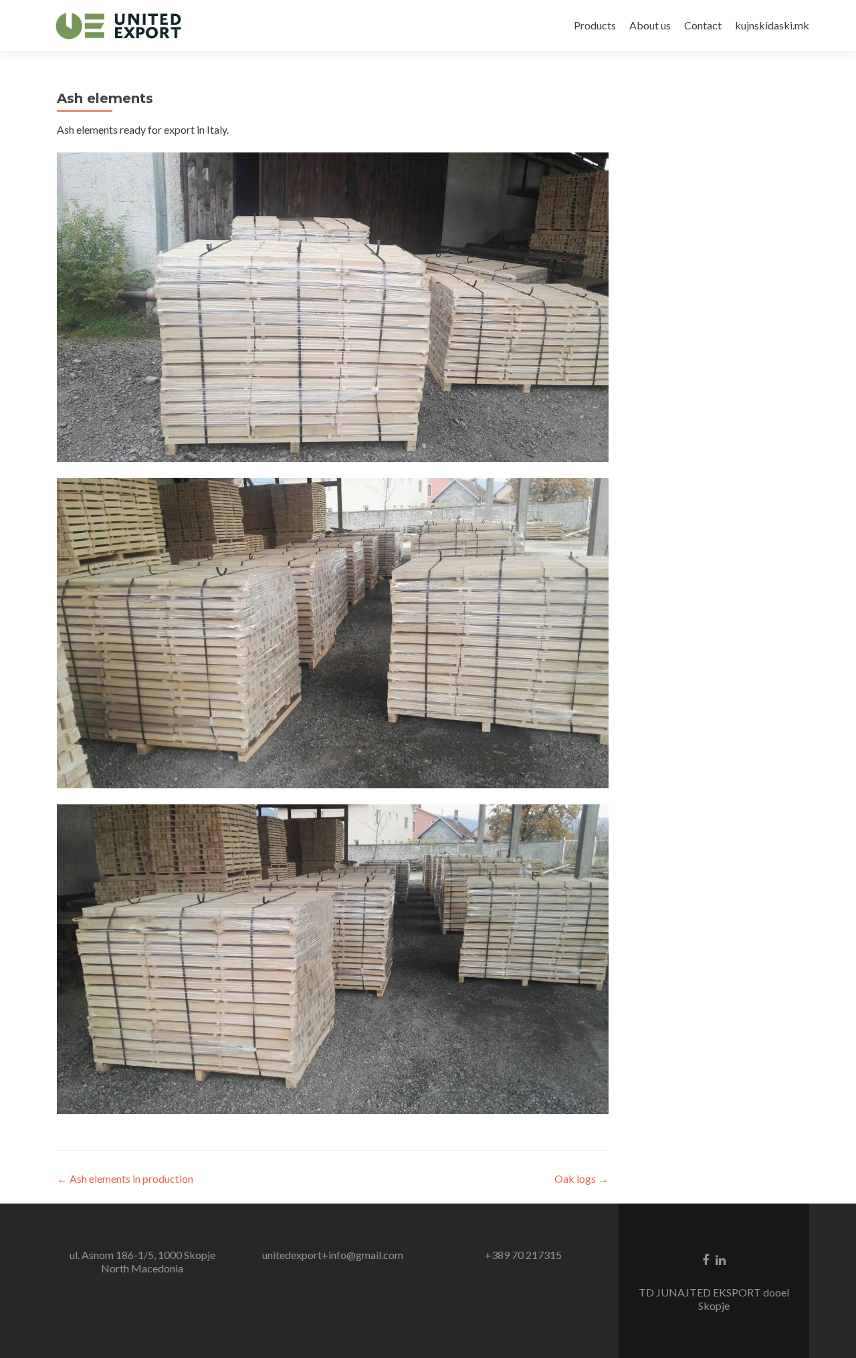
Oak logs (581, 1178)
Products (595, 25)
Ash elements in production (125, 1178)
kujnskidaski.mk (772, 25)
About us (650, 25)
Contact (703, 25)
